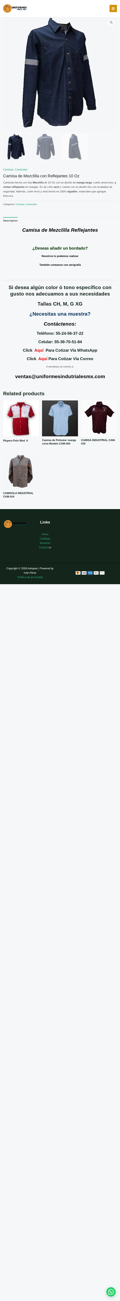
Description (10, 220)
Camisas (8, 169)
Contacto (44, 547)
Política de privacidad (30, 577)
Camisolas (21, 169)
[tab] (10, 220)
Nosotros (45, 543)
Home (45, 534)
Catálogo (45, 538)
